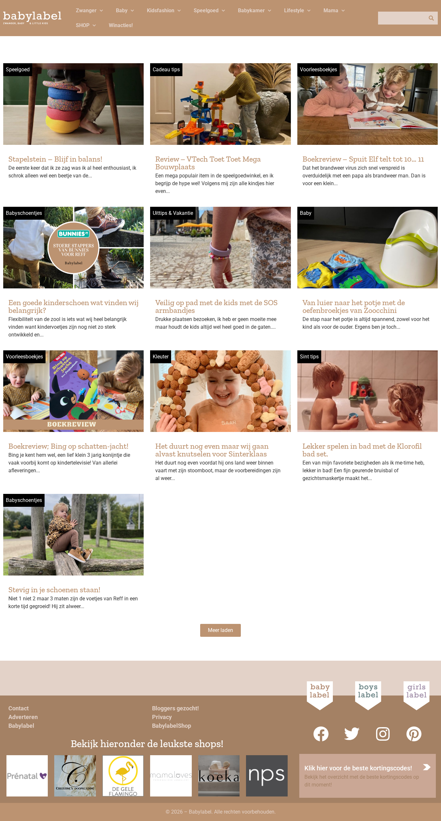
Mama (330, 10)
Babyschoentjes (24, 213)
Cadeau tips (166, 69)
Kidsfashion (160, 10)
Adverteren (23, 717)
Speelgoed (206, 10)
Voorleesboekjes (318, 69)
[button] (220, 630)
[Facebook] (321, 734)
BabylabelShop (171, 725)
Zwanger (86, 10)
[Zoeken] (431, 18)
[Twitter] (352, 734)
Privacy (162, 717)
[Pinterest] (414, 734)
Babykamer (251, 10)
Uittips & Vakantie (173, 213)
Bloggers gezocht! (175, 708)
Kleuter (161, 357)
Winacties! (121, 25)
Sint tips (309, 357)
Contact (18, 708)
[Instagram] (383, 734)
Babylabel (21, 725)
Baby (122, 10)
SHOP (82, 25)
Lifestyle (294, 10)
